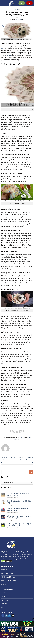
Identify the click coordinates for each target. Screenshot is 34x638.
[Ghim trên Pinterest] (17, 431)
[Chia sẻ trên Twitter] (13, 431)
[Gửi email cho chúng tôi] (12, 615)
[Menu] (2, 3)
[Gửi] (31, 472)
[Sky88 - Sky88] (11, 3)
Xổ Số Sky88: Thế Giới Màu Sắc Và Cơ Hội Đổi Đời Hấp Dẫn (19, 517)
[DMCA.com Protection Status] (6, 561)
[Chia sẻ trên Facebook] (10, 431)
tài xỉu (6, 255)
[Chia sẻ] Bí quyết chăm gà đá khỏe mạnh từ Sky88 (18, 509)
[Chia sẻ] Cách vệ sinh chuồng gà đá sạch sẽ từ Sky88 (18, 494)
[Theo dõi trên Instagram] (6, 615)
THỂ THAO (17, 9)
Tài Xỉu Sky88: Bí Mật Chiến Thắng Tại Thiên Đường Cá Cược (19, 524)
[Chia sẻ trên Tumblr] (23, 431)
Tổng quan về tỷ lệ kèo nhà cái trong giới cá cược (8, 460)
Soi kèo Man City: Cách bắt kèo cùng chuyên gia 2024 (25, 460)
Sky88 (3, 48)
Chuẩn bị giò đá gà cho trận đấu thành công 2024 (19, 502)
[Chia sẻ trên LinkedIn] (20, 431)
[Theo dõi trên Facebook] (2, 615)
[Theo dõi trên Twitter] (9, 615)
